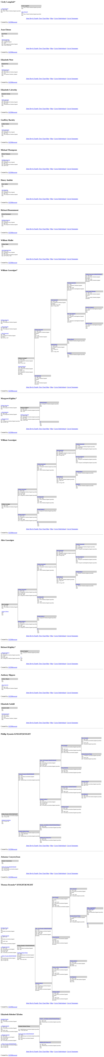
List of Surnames (72, 18)
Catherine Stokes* (65, 806)
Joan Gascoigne (5, 190)
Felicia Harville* (64, 767)
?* (40, 421)
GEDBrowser (12, 22)
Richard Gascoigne (5, 69)
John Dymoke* (64, 745)
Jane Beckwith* (38, 375)
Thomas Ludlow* (85, 781)
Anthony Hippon (5, 611)
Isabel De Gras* (89, 323)
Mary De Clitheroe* (71, 313)
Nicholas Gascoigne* (71, 282)
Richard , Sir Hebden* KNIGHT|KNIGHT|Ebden (50, 824)
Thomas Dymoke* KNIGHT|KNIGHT (26, 774)
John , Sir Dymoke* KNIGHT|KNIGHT (48, 760)
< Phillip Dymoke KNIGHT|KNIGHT (8, 955)
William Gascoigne (5, 320)
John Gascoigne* (54, 299)
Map (51, 18)
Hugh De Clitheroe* (90, 307)
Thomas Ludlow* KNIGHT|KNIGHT (68, 786)
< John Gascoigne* (5, 333)
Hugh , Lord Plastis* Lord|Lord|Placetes (91, 908)
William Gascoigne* (39, 329)
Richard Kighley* (43, 402)
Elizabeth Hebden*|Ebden (24, 831)
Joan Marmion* (85, 794)
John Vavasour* (24, 11)
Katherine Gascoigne (6, 220)
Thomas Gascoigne (5, 39)
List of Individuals (60, 18)
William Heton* (70, 339)
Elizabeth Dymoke (4, 927)
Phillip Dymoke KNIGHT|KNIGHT (9, 866)
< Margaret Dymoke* (5, 946)
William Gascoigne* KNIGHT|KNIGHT (94, 274)
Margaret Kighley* (22, 366)
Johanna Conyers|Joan (6, 820)
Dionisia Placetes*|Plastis (87, 754)
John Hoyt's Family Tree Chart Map (37, 18)
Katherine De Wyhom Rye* (45, 837)
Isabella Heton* (54, 344)
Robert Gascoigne (5, 99)
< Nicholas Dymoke (5, 935)
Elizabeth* (69, 353)
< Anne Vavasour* (4, 8)
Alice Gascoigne (5, 684)
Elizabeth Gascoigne (6, 160)
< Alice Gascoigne (4, 326)
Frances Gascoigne (5, 129)
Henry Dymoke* (85, 738)
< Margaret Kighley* (5, 652)
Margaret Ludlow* (43, 799)
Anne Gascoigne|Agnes (6, 250)
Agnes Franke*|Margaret (90, 291)
